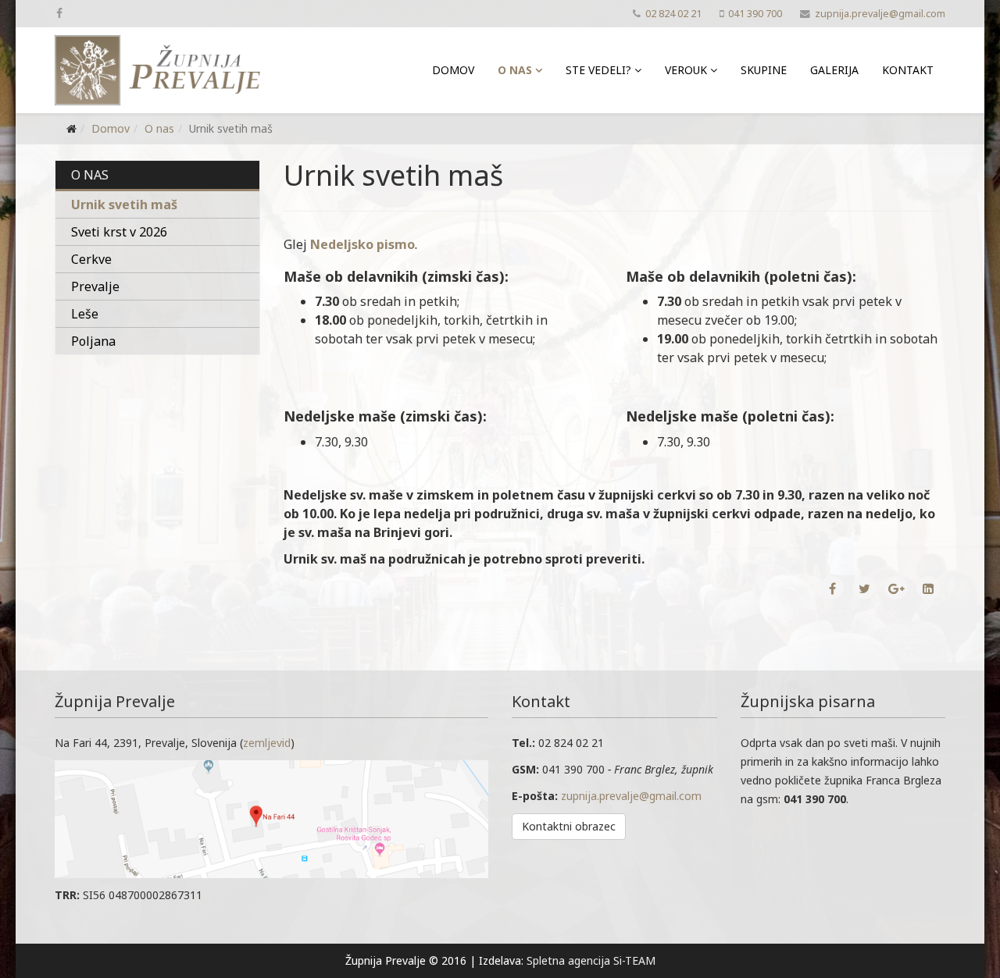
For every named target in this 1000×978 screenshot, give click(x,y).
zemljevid (267, 742)
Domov (453, 69)
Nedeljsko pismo (362, 244)
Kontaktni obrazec (569, 826)
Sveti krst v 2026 (119, 231)
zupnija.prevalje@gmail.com (880, 13)
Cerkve (91, 259)
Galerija (834, 69)
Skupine (764, 69)
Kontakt (908, 69)
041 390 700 (755, 13)
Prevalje (95, 286)
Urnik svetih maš (124, 204)
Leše (84, 313)
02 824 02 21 (673, 13)
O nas (515, 69)
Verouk (686, 69)
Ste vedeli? (598, 69)
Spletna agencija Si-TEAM (591, 960)
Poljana (93, 341)
